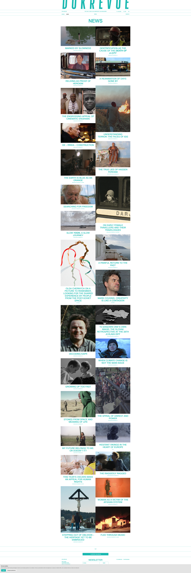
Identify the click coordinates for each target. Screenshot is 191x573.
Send (104, 563)
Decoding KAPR (78, 353)
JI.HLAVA (119, 11)
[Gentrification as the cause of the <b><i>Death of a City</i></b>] (113, 36)
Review (83, 182)
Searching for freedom (78, 206)
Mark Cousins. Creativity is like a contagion (113, 299)
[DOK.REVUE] (95, 5)
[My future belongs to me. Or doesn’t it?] (78, 436)
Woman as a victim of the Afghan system (113, 500)
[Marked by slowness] (78, 36)
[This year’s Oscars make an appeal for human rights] (78, 465)
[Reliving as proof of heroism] (78, 66)
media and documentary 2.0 (78, 50)
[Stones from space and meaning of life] (78, 404)
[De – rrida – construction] (78, 133)
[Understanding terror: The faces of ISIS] (113, 108)
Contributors (65, 562)
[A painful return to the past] (113, 247)
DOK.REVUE (64, 11)
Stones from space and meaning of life (78, 420)
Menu (95, 14)
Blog (113, 449)
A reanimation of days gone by (113, 79)
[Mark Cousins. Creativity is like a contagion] (113, 283)
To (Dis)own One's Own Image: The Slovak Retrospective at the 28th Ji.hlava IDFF (113, 330)
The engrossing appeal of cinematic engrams (78, 117)
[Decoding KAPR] (78, 328)
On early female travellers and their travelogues (113, 227)
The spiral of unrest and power (113, 417)
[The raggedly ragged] (113, 461)
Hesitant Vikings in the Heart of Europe (113, 445)
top (95, 549)
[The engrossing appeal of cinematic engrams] (78, 101)
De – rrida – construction (78, 145)
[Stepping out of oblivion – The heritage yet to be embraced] (78, 509)
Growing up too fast (78, 386)
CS (128, 11)
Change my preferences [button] (11, 570)
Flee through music (113, 535)
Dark (67, 14)
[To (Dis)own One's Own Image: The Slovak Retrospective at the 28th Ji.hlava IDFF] (113, 315)
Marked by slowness (78, 48)
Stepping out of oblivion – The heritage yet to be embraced (78, 537)
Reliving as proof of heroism (78, 82)
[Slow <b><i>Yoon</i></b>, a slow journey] (78, 221)
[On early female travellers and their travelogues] (113, 199)
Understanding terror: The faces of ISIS (113, 135)
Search (127, 14)
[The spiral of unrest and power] (113, 390)
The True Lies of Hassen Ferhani (112, 170)
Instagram (126, 559)
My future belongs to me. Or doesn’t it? (78, 449)
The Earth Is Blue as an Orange (78, 179)
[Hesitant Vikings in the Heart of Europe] (113, 432)
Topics (108, 336)
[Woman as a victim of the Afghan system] (113, 487)
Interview (82, 208)
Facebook (119, 559)
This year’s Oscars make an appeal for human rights (78, 479)
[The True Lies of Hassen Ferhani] (113, 154)
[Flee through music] (113, 520)
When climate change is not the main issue (112, 361)
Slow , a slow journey (78, 234)
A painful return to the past (112, 264)
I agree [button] (3, 570)
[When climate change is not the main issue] (113, 348)
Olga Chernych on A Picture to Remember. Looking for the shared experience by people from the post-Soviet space (78, 294)
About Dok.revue (66, 564)
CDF (125, 11)
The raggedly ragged (113, 473)
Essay (108, 475)
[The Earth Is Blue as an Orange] (78, 162)
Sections (64, 561)
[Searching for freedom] (78, 194)
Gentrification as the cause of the (113, 50)
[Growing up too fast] (78, 371)
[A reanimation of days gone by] (113, 67)
